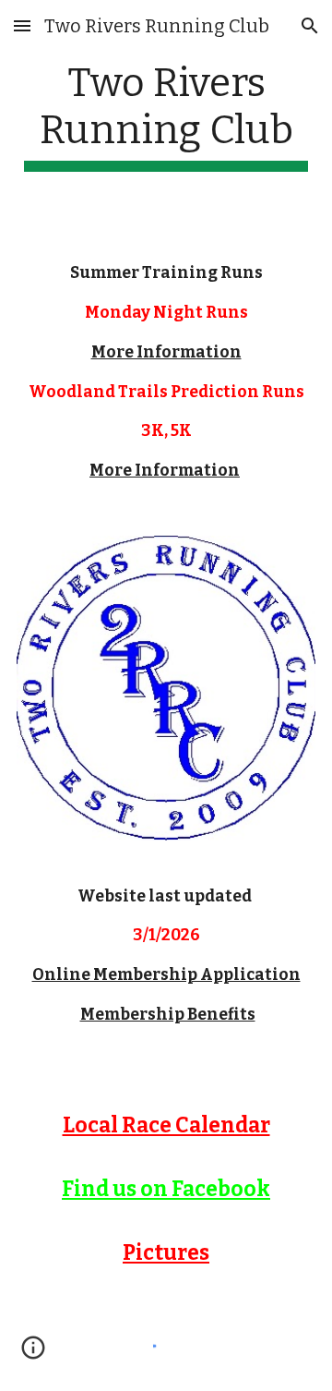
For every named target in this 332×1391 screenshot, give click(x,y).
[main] (166, 115)
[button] (22, 25)
